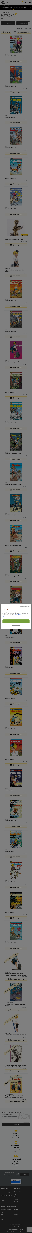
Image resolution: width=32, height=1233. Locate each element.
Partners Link (5, 616)
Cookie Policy (18, 614)
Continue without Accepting (25, 606)
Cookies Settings (16, 625)
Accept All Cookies (16, 621)
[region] (16, 616)
